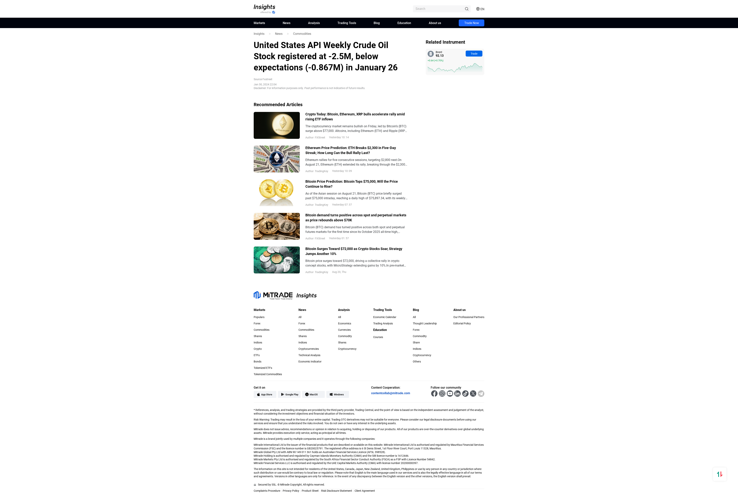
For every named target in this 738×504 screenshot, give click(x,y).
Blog (377, 23)
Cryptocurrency (347, 349)
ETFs (257, 355)
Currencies (344, 330)
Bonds (257, 361)
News (286, 23)
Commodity (345, 336)
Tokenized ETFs (263, 368)
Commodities (302, 33)
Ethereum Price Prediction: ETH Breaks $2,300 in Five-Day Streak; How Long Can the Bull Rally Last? (350, 150)
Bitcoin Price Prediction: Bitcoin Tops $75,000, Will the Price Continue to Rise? (351, 184)
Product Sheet (310, 490)
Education (404, 23)
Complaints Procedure (267, 490)
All (299, 317)
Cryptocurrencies (308, 349)
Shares (258, 336)
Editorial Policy (462, 323)
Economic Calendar (384, 317)
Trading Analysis (383, 323)
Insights (259, 33)
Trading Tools (346, 23)
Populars (259, 317)
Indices (258, 342)
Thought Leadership (425, 323)
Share (416, 342)
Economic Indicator (310, 361)
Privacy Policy (291, 490)
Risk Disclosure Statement (336, 490)
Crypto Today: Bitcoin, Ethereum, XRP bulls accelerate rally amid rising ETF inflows (355, 116)
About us (435, 23)
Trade (474, 53)
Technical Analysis (309, 355)
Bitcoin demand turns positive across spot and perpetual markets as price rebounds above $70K (355, 217)
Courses (378, 337)
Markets (259, 23)
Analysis (314, 23)
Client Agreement (365, 490)
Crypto (258, 349)
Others (417, 361)
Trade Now (471, 23)
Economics (344, 323)
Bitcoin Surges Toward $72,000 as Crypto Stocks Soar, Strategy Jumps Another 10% (353, 251)
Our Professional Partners (468, 317)
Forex (257, 323)
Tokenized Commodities (268, 374)
